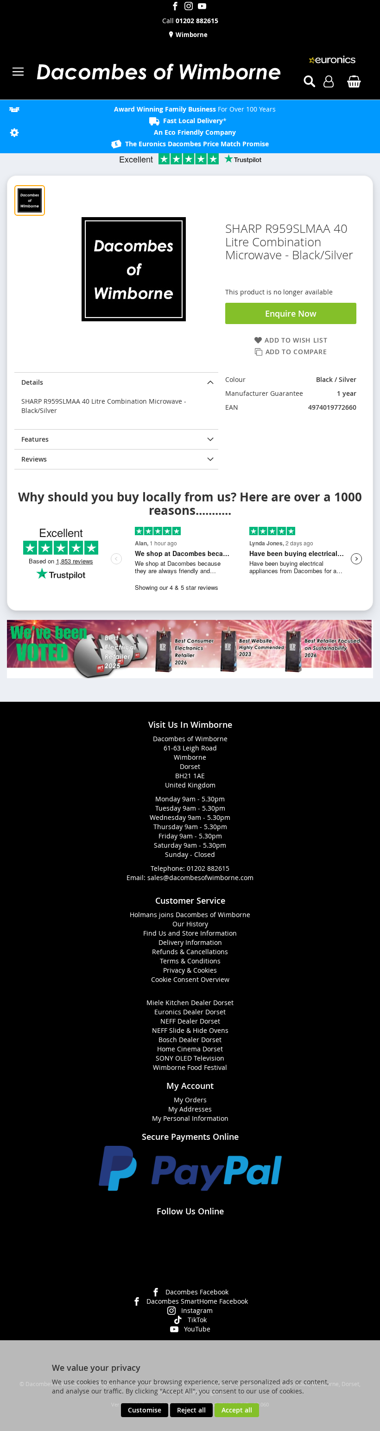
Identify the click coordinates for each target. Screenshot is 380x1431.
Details (32, 382)
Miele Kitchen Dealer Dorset (190, 1002)
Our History (190, 923)
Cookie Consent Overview (190, 979)
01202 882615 (208, 868)
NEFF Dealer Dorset (190, 1021)
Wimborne (191, 35)
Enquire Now (291, 313)
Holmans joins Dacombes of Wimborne (190, 914)
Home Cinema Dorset (190, 1048)
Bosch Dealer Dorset (190, 1039)
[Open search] (310, 81)
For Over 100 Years (195, 109)
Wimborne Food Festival (190, 1067)
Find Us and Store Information (190, 933)
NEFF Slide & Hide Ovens (190, 1030)
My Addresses (190, 1109)
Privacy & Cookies (190, 970)
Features (35, 439)
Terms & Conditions (190, 960)
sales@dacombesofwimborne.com (200, 877)
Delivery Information (190, 942)
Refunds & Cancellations (190, 951)
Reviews (34, 459)
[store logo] (158, 71)
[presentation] (116, 382)
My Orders (190, 1099)
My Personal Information (190, 1118)
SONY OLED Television (190, 1058)
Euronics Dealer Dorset (190, 1011)
